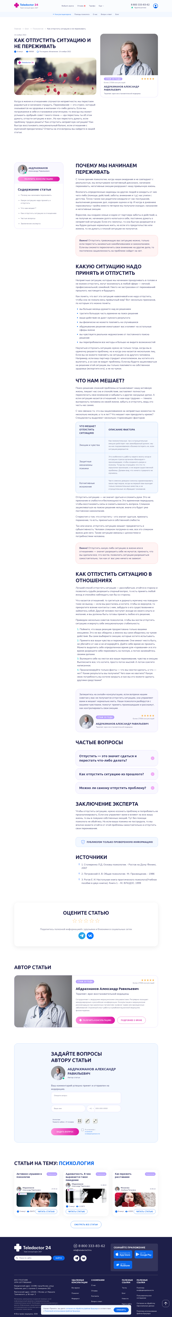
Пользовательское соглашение (144, 1297)
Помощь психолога (81, 14)
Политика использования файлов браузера (147, 1312)
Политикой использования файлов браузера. (62, 1311)
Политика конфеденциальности (145, 1289)
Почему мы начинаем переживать (36, 195)
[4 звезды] (92, 921)
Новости (125, 1298)
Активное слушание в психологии (29, 1175)
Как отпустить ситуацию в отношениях (39, 213)
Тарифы (92, 6)
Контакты (95, 1296)
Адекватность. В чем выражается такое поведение (78, 1176)
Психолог (75, 1293)
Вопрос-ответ (106, 14)
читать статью (46, 1211)
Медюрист (76, 1298)
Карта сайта (127, 1304)
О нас (95, 14)
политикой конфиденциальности (92, 1133)
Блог (117, 14)
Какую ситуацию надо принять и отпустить (36, 201)
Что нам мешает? (28, 208)
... (79, 864)
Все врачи (76, 1288)
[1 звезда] (75, 921)
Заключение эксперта (30, 223)
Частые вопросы (28, 218)
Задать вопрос (65, 1132)
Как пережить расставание (123, 1175)
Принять (121, 1310)
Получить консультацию (38, 179)
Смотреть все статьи (86, 1224)
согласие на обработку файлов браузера (82, 1308)
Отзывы (80, 6)
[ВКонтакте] (84, 1258)
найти (59, 1258)
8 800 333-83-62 (140, 4)
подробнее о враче (131, 1020)
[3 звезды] (86, 921)
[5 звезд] (97, 921)
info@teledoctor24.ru (82, 1250)
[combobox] (91, 1108)
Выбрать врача (68, 6)
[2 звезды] (80, 921)
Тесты (124, 1288)
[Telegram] (76, 1258)
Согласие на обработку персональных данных (146, 1304)
